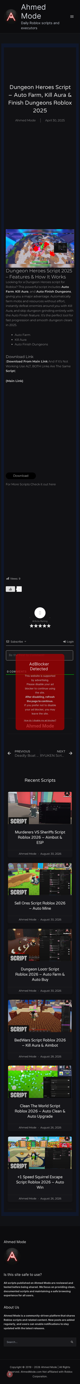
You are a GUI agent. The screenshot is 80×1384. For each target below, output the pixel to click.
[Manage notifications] (10, 1374)
